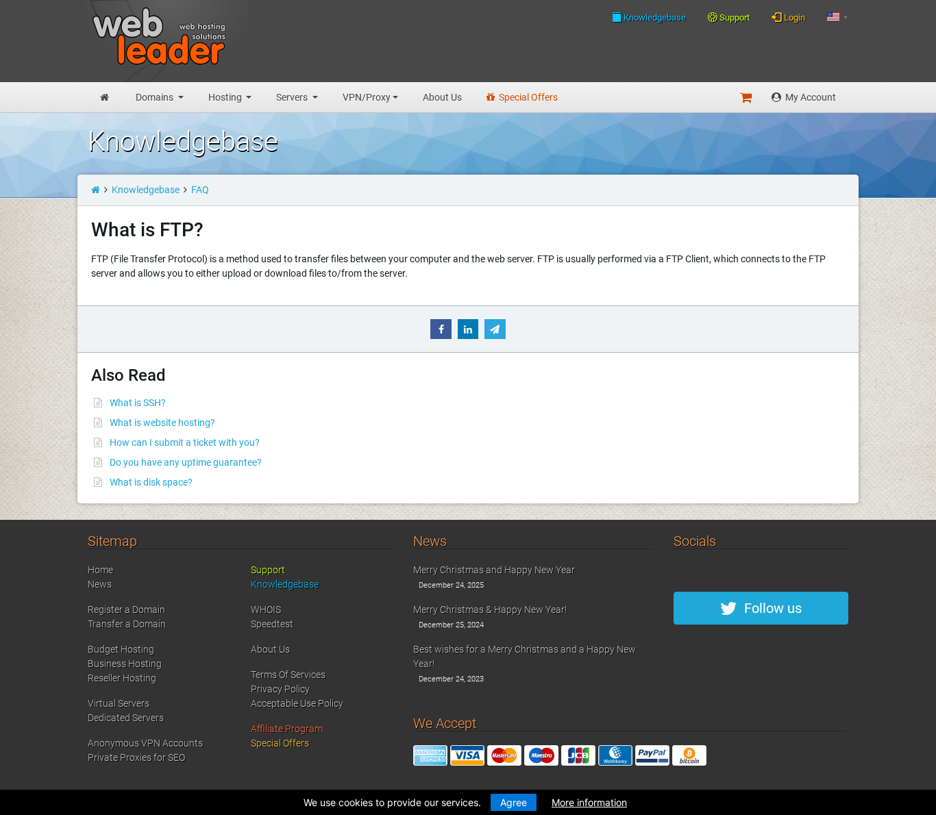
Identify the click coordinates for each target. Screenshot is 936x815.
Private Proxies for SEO (136, 757)
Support (733, 17)
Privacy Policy (280, 689)
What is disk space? (151, 482)
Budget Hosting (121, 649)
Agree (513, 802)
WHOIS (266, 609)
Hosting (226, 97)
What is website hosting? (162, 422)
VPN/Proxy (367, 97)
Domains (155, 97)
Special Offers (527, 97)
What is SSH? (138, 402)
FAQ (200, 189)
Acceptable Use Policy (297, 703)
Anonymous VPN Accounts (145, 743)
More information (589, 802)
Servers (293, 97)
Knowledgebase (653, 17)
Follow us (769, 608)
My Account (809, 97)
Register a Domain (126, 609)
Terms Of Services (288, 674)
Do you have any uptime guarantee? (186, 462)
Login (793, 17)
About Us (442, 97)
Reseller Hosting (122, 678)
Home (100, 569)
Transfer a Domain (127, 623)
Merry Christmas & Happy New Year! (490, 609)
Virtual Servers (118, 703)
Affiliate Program (287, 728)
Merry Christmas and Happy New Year (494, 569)
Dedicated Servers (126, 717)
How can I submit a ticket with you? (185, 442)
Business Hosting (125, 663)
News (100, 584)
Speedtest (272, 623)
